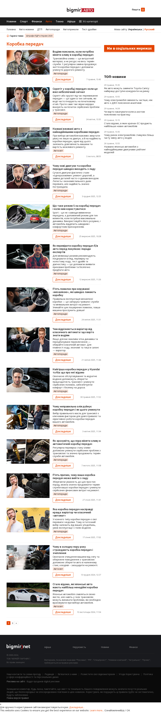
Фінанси (37, 21)
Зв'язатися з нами (67, 674)
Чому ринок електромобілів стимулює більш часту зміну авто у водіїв (129, 136)
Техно (60, 21)
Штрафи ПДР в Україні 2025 (39, 35)
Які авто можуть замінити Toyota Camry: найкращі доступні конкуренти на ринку (127, 90)
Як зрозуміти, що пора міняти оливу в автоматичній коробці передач (77, 442)
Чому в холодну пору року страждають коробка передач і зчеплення (73, 550)
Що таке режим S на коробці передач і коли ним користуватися (76, 207)
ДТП (39, 29)
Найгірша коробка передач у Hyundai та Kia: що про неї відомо (76, 370)
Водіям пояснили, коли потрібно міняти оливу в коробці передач (73, 53)
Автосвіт (58, 150)
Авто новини (26, 29)
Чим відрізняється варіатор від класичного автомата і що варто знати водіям (73, 332)
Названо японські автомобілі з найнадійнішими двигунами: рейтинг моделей (125, 149)
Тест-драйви (89, 29)
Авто (49, 21)
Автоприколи (70, 29)
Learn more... (97, 710)
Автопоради (53, 29)
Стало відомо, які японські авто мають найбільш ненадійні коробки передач (75, 587)
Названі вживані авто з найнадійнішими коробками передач (76, 130)
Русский (149, 29)
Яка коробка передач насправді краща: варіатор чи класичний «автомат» (73, 512)
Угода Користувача (129, 674)
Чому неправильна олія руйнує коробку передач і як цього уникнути (76, 408)
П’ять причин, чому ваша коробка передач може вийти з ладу (74, 476)
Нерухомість (79, 647)
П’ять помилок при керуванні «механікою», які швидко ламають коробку (74, 292)
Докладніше (63, 79)
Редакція (49, 674)
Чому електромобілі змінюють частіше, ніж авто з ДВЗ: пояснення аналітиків (128, 101)
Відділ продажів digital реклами (43, 681)
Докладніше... (76, 707)
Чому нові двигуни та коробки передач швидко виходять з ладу (74, 167)
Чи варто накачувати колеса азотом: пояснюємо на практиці (124, 113)
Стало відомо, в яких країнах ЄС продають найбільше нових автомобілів (128, 125)
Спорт (24, 21)
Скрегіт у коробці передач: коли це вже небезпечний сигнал (75, 90)
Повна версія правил (18, 697)
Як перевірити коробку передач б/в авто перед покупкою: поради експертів (75, 249)
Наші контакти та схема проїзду (24, 674)
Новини (11, 21)
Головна (11, 29)
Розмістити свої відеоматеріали (98, 674)
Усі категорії (90, 21)
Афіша (71, 21)
